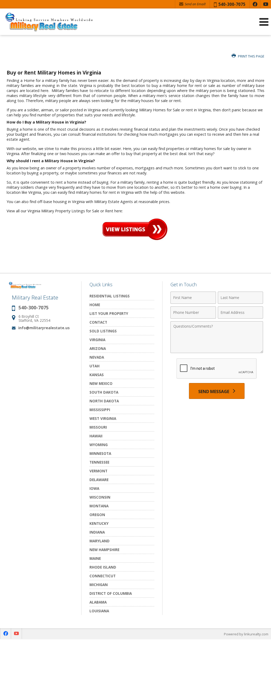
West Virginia (102, 418)
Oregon (97, 514)
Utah (94, 365)
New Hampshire (104, 549)
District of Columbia (110, 593)
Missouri (98, 427)
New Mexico (100, 383)
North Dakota (104, 400)
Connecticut (102, 575)
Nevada (96, 357)
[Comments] (216, 351)
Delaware (99, 479)
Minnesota (100, 453)
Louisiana (99, 610)
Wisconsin (99, 497)
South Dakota (103, 392)
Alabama (98, 602)
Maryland (99, 540)
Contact (98, 322)
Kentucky (99, 523)
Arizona (97, 348)
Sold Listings (103, 330)
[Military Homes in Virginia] (135, 239)
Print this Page (250, 56)
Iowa (94, 488)
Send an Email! (195, 4)
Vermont (98, 470)
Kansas (96, 374)
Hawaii (95, 435)
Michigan (98, 584)
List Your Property (108, 313)
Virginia (97, 339)
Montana (99, 505)
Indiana (97, 532)
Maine (95, 558)
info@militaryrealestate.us (44, 327)
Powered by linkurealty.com (246, 634)
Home (94, 304)
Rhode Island (102, 567)
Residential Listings (109, 295)
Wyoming (98, 444)
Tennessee (99, 462)
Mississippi (99, 409)
